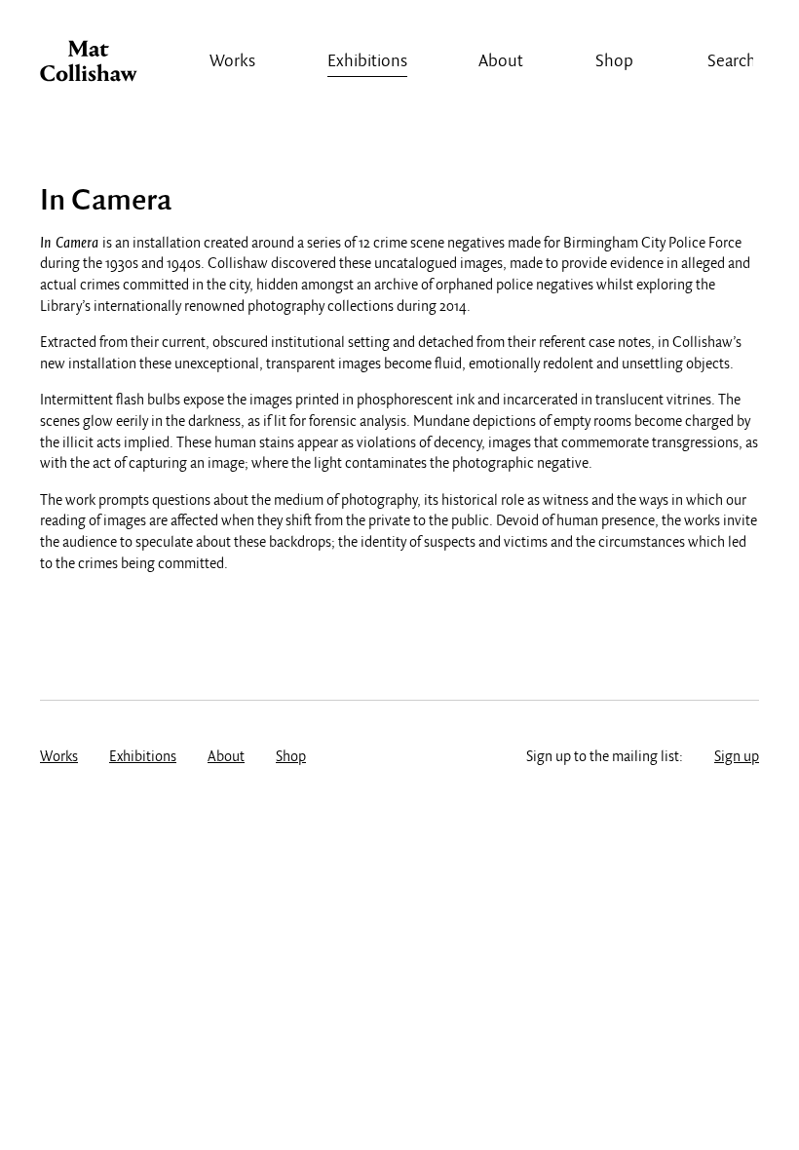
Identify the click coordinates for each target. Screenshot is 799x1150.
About (500, 62)
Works (232, 62)
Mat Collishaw (88, 66)
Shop (614, 62)
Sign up (736, 757)
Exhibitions (367, 62)
